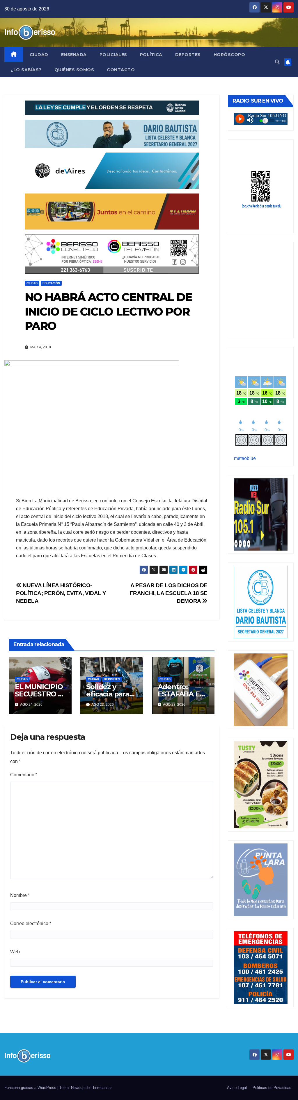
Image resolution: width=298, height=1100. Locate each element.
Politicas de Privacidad (272, 1087)
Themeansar (101, 1087)
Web (15, 951)
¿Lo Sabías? (26, 69)
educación (51, 283)
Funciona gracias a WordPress (30, 1087)
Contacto (121, 69)
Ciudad (39, 54)
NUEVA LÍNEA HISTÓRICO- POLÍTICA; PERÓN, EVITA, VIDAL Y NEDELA (61, 593)
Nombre (20, 895)
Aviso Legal (237, 1087)
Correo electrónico (30, 923)
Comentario (23, 774)
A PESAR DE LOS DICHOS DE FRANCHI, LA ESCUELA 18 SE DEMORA (168, 593)
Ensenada (74, 54)
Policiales (113, 54)
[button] (277, 62)
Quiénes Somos (74, 69)
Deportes (188, 54)
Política (151, 54)
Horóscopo (229, 54)
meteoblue (245, 458)
